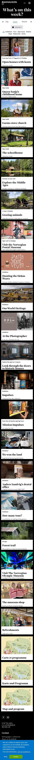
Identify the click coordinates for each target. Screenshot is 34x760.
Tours (15, 31)
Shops (10, 34)
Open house (21, 31)
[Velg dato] (13, 27)
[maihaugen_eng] (9, 3)
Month (24, 22)
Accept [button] (16, 756)
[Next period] (31, 22)
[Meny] (30, 3)
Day (7, 22)
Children (28, 31)
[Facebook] (4, 717)
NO (25, 3)
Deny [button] (5, 756)
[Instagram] (8, 717)
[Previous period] (3, 22)
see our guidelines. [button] (24, 752)
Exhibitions (9, 31)
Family (24, 34)
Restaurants (16, 34)
